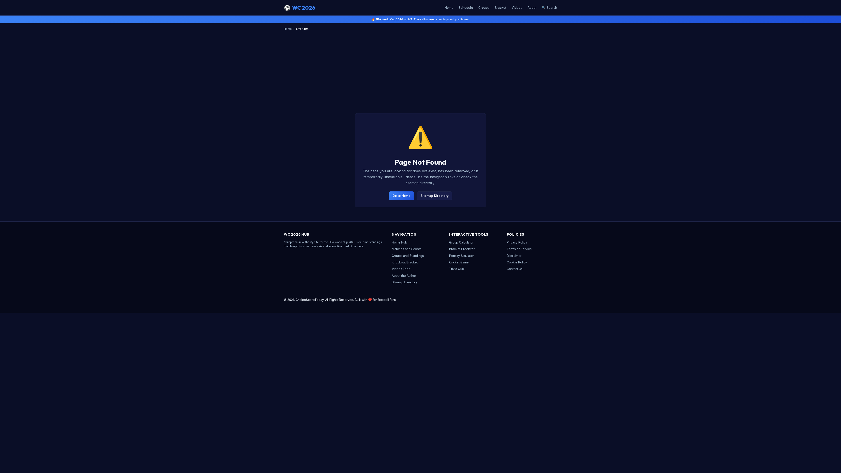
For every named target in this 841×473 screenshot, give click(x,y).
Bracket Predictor (462, 249)
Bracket (500, 7)
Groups (483, 7)
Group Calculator (461, 242)
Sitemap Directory (434, 196)
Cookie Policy (517, 262)
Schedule (466, 7)
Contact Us (515, 269)
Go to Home (401, 196)
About (532, 7)
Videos (517, 7)
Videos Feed (401, 269)
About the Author (404, 275)
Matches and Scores (407, 249)
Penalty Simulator (461, 256)
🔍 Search (549, 7)
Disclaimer (514, 256)
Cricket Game (459, 262)
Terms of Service (519, 249)
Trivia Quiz (457, 269)
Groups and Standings (408, 256)
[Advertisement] (420, 65)
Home (449, 7)
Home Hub (399, 242)
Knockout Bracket (405, 262)
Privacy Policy (517, 242)
